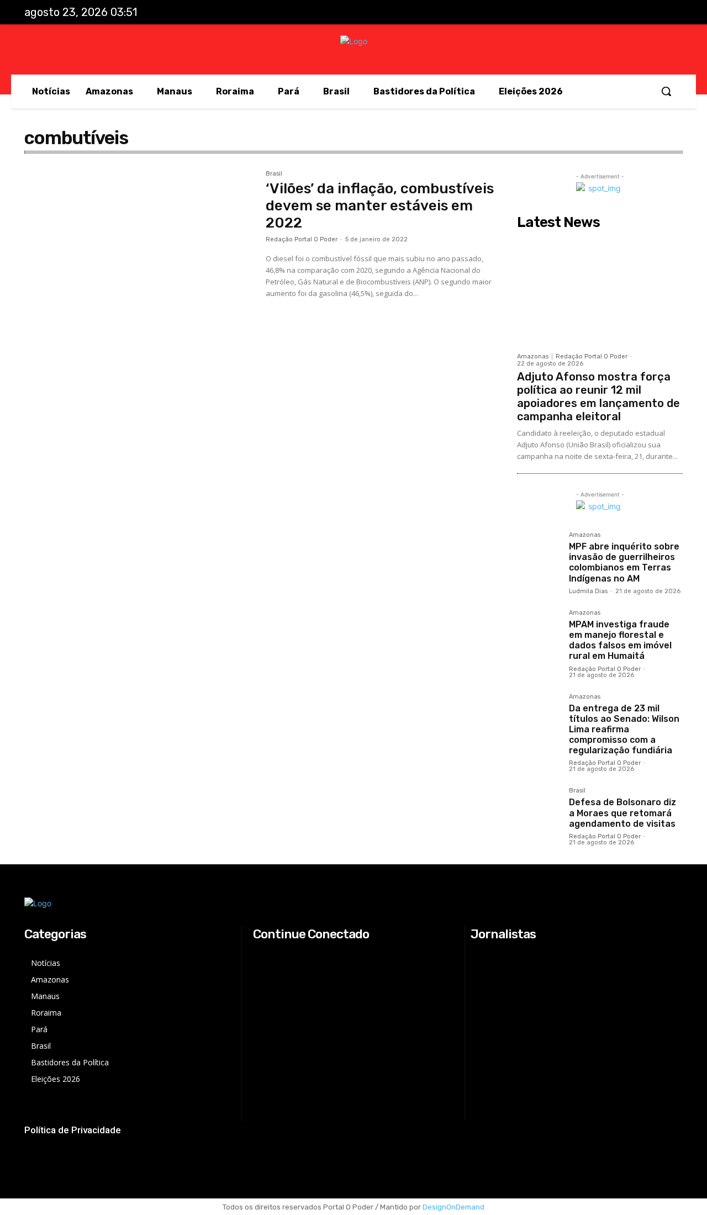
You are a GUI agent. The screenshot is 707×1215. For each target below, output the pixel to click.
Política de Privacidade (72, 1129)
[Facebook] (602, 12)
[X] (648, 12)
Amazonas (532, 356)
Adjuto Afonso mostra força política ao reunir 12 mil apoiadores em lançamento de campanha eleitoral (598, 396)
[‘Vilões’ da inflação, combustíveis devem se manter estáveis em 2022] (139, 247)
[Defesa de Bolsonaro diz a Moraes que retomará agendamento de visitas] (538, 809)
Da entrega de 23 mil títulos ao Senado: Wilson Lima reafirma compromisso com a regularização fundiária (624, 729)
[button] (666, 91)
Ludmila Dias (588, 591)
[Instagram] (625, 12)
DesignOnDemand (453, 1207)
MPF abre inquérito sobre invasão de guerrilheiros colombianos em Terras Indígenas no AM (624, 562)
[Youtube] (671, 12)
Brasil (274, 174)
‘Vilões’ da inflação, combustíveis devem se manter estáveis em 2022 (380, 205)
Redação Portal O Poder (301, 239)
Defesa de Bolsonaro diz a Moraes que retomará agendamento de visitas (622, 812)
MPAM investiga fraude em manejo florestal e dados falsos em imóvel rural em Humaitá (620, 640)
